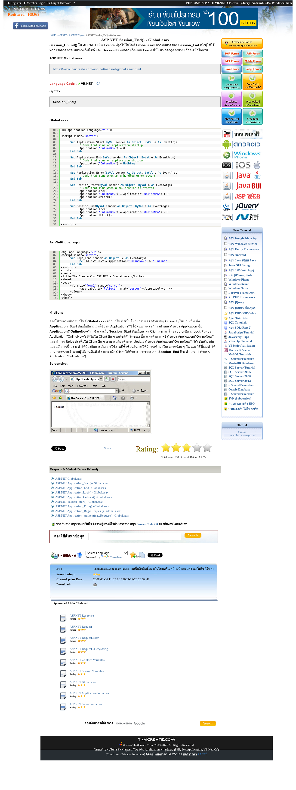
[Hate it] (166, 451)
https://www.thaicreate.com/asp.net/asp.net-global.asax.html (97, 69)
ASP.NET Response (82, 615)
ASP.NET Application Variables (89, 693)
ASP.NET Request (81, 626)
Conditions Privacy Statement (125, 754)
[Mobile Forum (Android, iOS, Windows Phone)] (253, 64)
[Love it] (207, 451)
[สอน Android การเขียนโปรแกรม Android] (242, 148)
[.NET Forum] (231, 64)
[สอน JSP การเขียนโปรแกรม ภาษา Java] (242, 200)
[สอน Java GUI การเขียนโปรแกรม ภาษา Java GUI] (242, 190)
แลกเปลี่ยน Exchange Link (242, 435)
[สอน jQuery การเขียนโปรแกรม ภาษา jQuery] (242, 211)
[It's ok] (186, 451)
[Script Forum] (253, 71)
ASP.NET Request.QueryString (89, 649)
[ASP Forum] (253, 56)
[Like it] (197, 451)
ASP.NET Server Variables (86, 704)
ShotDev (242, 432)
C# (98, 83)
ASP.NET (62, 35)
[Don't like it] (176, 451)
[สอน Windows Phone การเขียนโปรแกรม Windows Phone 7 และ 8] (242, 159)
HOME (53, 35)
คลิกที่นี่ (202, 754)
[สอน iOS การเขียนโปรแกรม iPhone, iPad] (242, 169)
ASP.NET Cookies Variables (87, 660)
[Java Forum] (231, 71)
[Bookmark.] (133, 557)
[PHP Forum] (231, 56)
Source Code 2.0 (147, 524)
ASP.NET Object (76, 35)
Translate (116, 557)
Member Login (36, 3)
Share (107, 448)
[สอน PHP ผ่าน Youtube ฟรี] (242, 138)
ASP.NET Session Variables (87, 671)
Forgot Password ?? (63, 3)
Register (16, 3)
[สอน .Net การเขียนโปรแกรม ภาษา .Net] (242, 221)
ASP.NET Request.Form (84, 637)
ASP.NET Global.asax (83, 682)
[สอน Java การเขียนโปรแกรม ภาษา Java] (242, 180)
